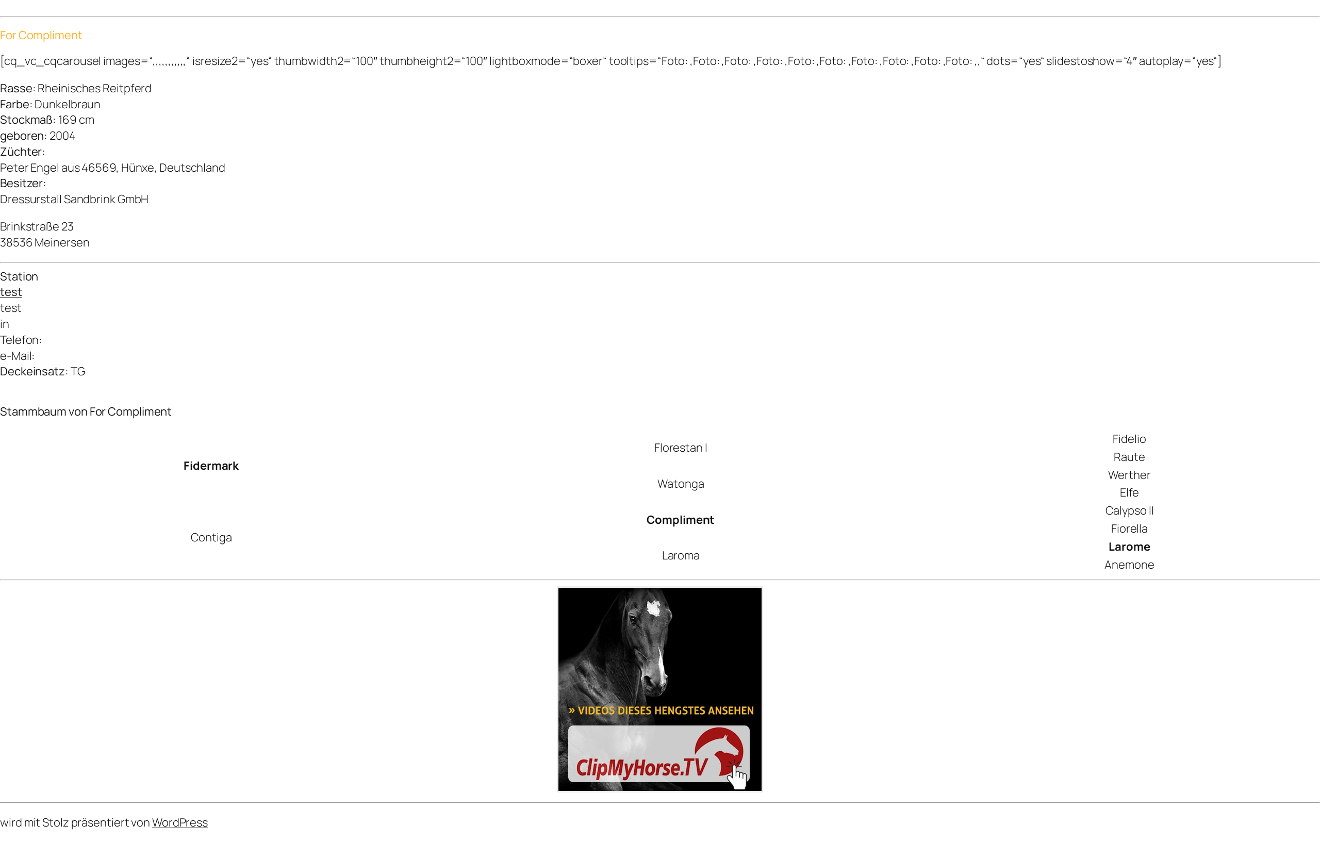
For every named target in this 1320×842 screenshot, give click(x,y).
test (11, 292)
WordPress (180, 822)
